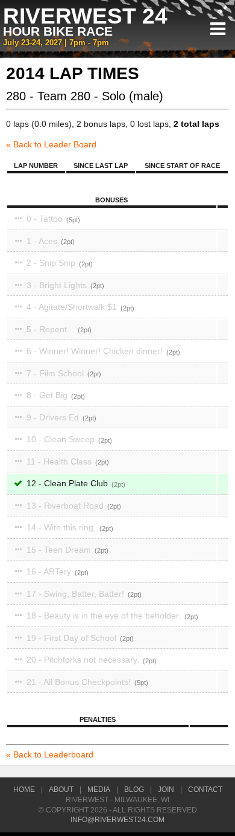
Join (166, 789)
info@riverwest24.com (117, 819)
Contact (205, 789)
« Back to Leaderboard (49, 754)
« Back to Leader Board (51, 144)
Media (98, 789)
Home (24, 789)
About (61, 789)
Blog (134, 789)
